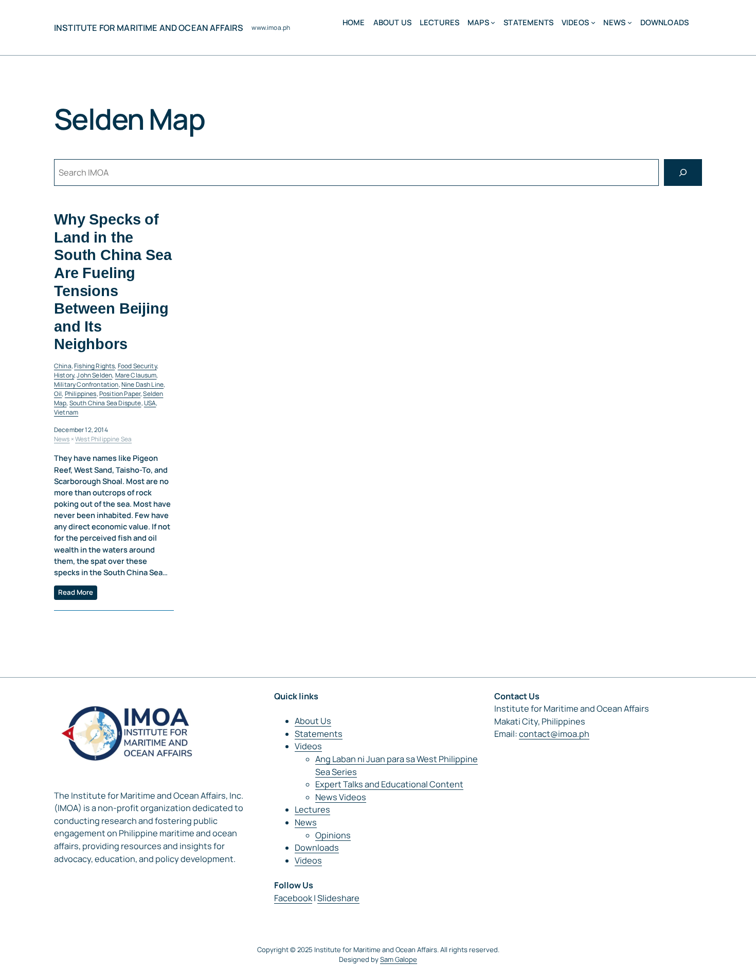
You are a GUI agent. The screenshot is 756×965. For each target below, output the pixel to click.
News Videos (340, 797)
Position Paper (119, 393)
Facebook (293, 898)
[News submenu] (629, 22)
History (64, 375)
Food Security (137, 365)
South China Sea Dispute (105, 403)
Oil (58, 393)
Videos (308, 746)
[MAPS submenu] (493, 22)
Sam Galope (398, 959)
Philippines (81, 393)
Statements (319, 733)
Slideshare (338, 898)
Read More (75, 592)
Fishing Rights (94, 365)
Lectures (312, 809)
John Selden (94, 375)
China (62, 365)
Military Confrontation (86, 384)
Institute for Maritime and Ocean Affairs (148, 27)
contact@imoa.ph (554, 733)
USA (150, 403)
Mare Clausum (136, 375)
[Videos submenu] (593, 22)
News (62, 439)
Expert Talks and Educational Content (389, 784)
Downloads (317, 847)
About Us (313, 721)
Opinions (333, 835)
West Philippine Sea (103, 439)
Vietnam (66, 412)
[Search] (683, 172)
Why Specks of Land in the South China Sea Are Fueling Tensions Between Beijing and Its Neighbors (113, 281)
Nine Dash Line (142, 384)
